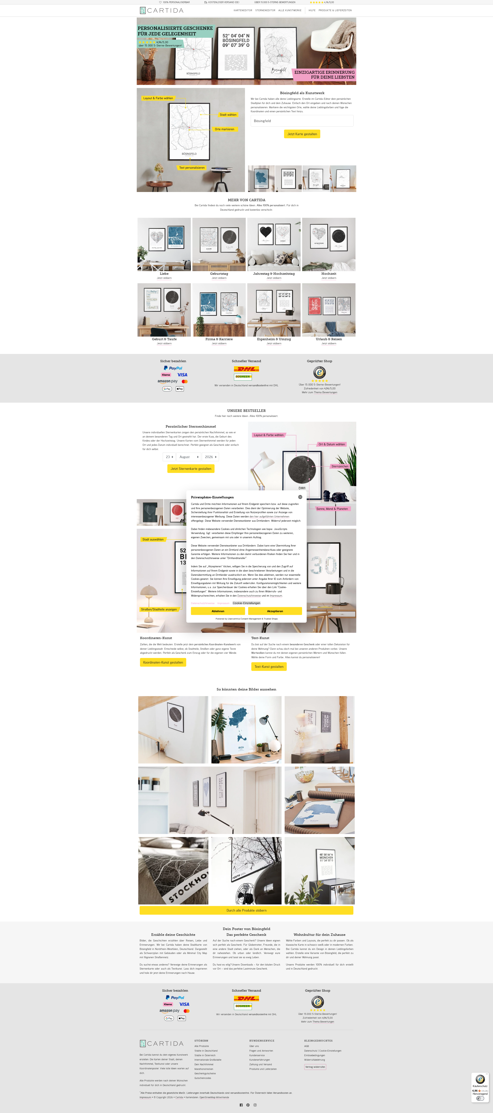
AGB (306, 1046)
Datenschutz (311, 1050)
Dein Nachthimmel (204, 1064)
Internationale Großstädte (208, 1059)
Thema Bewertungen (325, 392)
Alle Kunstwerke (290, 10)
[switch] (480, 1098)
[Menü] (487, 1075)
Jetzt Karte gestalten (302, 134)
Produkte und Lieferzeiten (263, 1069)
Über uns (254, 1046)
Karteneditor (243, 10)
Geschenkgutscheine (205, 1073)
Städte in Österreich (205, 1055)
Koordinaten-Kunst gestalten (163, 662)
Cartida (179, 1097)
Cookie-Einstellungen (330, 1050)
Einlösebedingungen (314, 1055)
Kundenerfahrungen (259, 1059)
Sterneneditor (265, 10)
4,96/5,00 (329, 2)
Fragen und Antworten (261, 1050)
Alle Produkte (202, 1046)
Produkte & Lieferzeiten (335, 10)
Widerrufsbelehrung (314, 1059)
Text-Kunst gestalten (269, 666)
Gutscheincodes (203, 1078)
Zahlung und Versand (260, 1064)
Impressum (146, 1097)
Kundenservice (257, 1055)
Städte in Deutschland (206, 1050)
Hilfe (312, 10)
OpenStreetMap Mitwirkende (214, 1097)
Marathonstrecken (204, 1069)
